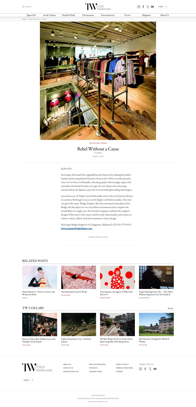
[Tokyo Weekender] (37, 371)
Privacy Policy (122, 364)
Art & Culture (49, 15)
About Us (164, 15)
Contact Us (68, 368)
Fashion (104, 143)
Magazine (146, 15)
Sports (24, 298)
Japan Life (31, 15)
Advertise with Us (70, 372)
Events (128, 15)
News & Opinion (105, 298)
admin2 (99, 153)
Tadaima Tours (95, 372)
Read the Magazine (97, 364)
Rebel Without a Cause (37, 19)
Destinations (88, 15)
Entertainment (108, 15)
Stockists (93, 368)
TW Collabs (26, 345)
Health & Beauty (144, 298)
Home (24, 19)
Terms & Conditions (124, 368)
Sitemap (119, 372)
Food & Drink (68, 15)
